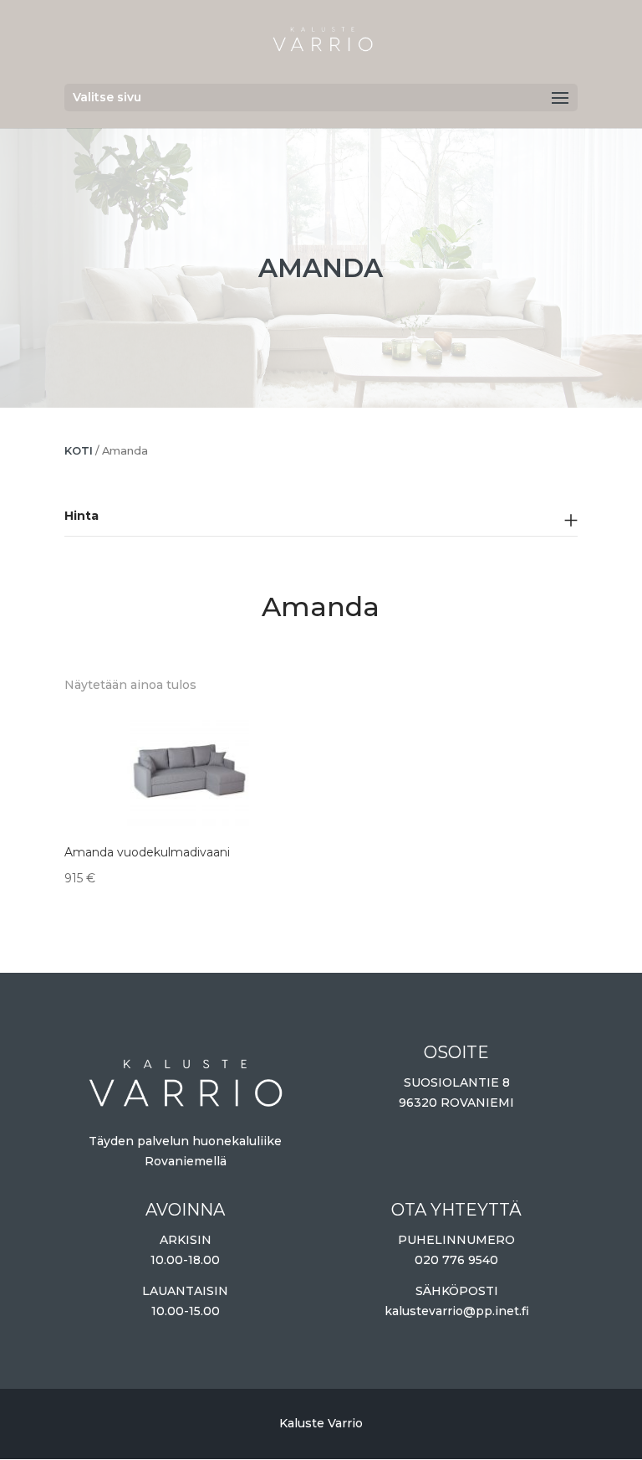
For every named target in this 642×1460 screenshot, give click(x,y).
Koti (78, 451)
